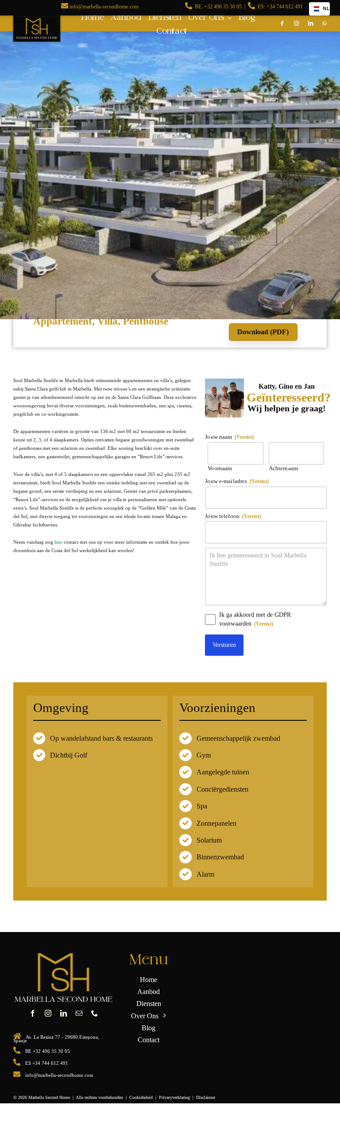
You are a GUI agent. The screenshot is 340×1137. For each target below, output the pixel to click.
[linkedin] (310, 23)
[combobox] (319, 8)
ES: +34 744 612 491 (280, 7)
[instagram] (296, 23)
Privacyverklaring (174, 1097)
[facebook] (282, 23)
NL (324, 8)
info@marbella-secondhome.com (104, 7)
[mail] (79, 1013)
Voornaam (220, 468)
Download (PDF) (263, 332)
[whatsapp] (324, 23)
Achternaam (283, 468)
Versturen (224, 645)
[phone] (94, 1013)
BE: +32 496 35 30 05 (218, 7)
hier (58, 542)
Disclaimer (205, 1097)
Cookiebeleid (141, 1097)
